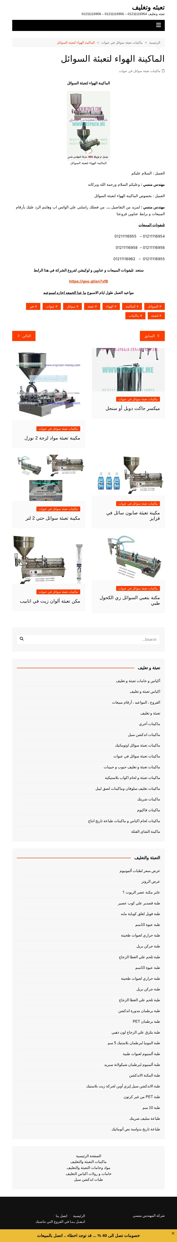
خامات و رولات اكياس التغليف (89, 1174)
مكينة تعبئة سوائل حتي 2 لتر (53, 518)
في (32, 306)
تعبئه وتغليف (148, 7)
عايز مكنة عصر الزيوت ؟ (141, 892)
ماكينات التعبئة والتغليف (88, 1162)
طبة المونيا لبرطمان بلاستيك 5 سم (134, 1043)
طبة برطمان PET (146, 1021)
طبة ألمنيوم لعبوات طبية (141, 1054)
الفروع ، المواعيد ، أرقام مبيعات (136, 702)
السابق (150, 336)
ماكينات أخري (149, 724)
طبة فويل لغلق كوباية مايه (140, 914)
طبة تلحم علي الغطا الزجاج (139, 957)
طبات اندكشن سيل (88, 1179)
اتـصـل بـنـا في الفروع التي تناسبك (60, 1222)
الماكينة (131, 306)
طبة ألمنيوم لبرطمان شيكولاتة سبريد (132, 1065)
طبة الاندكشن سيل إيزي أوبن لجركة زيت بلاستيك (123, 1086)
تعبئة (91, 306)
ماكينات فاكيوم (148, 810)
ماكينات (134, 315)
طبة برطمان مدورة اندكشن (139, 1011)
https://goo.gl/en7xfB (88, 281)
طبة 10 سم (151, 1108)
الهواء (109, 306)
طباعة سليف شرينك (144, 1118)
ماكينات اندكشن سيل (144, 735)
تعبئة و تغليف (150, 713)
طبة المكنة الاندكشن (144, 1075)
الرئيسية (79, 1216)
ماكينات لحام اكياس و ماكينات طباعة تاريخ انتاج (124, 821)
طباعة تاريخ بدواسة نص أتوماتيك (136, 1129)
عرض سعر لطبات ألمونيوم (140, 871)
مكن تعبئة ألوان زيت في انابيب (50, 601)
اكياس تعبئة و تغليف (145, 691)
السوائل (153, 306)
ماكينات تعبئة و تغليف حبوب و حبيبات (132, 767)
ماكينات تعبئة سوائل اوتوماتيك (137, 745)
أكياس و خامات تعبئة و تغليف (138, 681)
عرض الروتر (151, 881)
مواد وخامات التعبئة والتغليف (88, 1168)
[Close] (173, 1233)
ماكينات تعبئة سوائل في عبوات (139, 71)
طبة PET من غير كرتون (142, 1097)
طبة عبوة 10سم (147, 925)
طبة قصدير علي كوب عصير (139, 903)
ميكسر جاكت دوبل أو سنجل (133, 408)
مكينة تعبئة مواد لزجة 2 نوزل (52, 437)
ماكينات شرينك (148, 799)
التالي (26, 336)
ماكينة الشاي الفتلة (145, 831)
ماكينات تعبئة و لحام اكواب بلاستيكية (132, 778)
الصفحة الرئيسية (88, 1156)
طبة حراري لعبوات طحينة (140, 935)
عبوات (50, 306)
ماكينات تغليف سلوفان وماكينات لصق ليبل (127, 788)
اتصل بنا (61, 1216)
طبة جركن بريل (148, 946)
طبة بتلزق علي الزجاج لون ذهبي (136, 1032)
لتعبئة (154, 315)
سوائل (71, 306)
